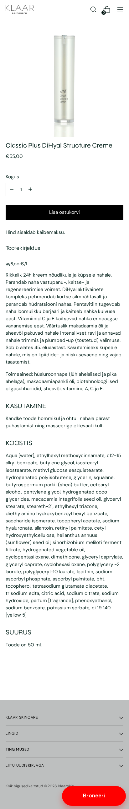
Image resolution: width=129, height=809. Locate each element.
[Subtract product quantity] (30, 189)
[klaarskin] (20, 9)
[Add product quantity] (11, 189)
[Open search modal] (93, 9)
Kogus (12, 177)
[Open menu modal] (120, 9)
